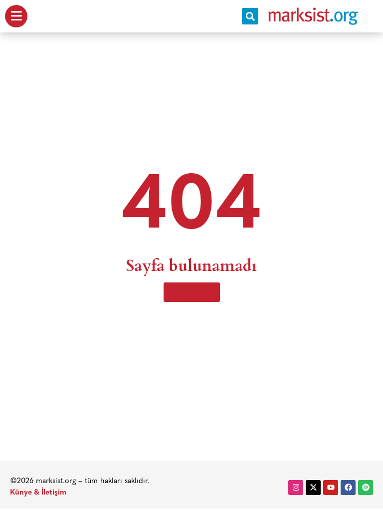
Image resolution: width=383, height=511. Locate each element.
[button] (250, 16)
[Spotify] (365, 487)
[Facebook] (348, 487)
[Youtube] (330, 487)
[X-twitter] (313, 487)
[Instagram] (295, 487)
